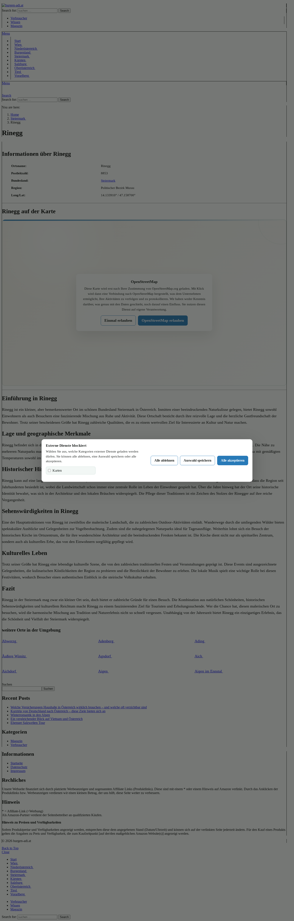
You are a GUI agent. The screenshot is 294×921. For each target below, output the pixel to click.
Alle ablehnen (164, 460)
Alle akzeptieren (232, 460)
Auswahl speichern (197, 460)
